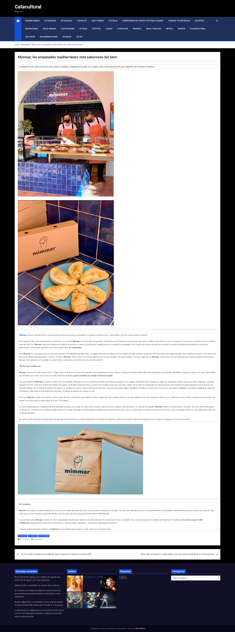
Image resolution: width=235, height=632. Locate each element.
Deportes (199, 21)
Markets (137, 29)
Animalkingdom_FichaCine (94, 577)
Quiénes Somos (32, 21)
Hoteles (83, 29)
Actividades (50, 21)
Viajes (79, 37)
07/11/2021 (24, 539)
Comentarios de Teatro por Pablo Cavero (142, 21)
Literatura (122, 29)
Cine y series (98, 21)
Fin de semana (49, 29)
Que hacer (30, 37)
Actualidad (66, 21)
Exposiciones (31, 29)
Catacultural (28, 7)
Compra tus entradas (179, 21)
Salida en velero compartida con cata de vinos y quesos (37, 585)
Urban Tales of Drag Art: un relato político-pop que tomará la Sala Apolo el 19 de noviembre (177, 554)
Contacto (82, 21)
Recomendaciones (49, 37)
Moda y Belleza (153, 29)
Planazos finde (197, 29)
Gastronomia (67, 29)
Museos (181, 29)
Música (169, 29)
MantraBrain (140, 628)
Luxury (109, 29)
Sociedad (67, 37)
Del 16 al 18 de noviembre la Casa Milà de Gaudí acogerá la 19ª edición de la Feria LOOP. (56, 554)
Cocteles (112, 21)
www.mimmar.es (70, 419)
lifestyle (96, 29)
